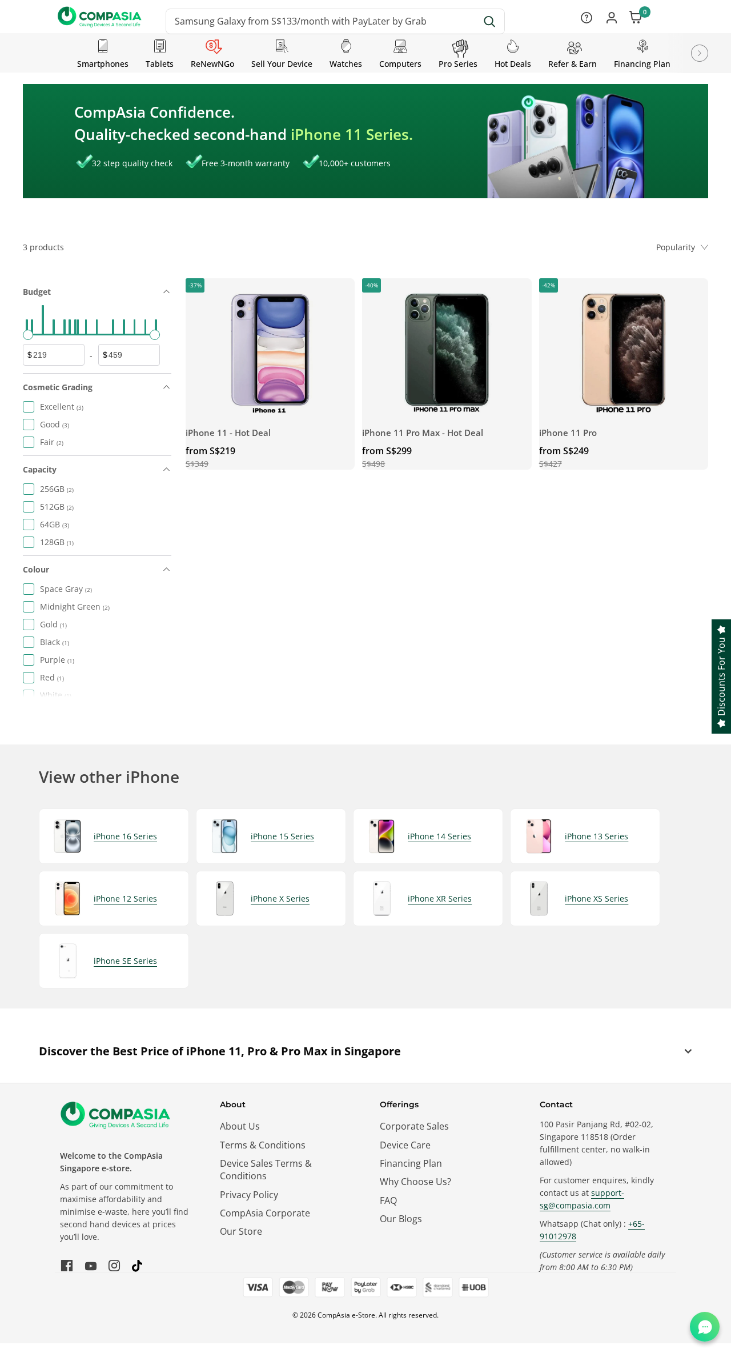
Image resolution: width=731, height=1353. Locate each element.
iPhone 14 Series (439, 836)
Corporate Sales (414, 1126)
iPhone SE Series (125, 960)
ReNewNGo (212, 63)
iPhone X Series (280, 898)
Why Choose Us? (415, 1181)
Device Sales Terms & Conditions (266, 1169)
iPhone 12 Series (125, 898)
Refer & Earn (572, 63)
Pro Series (458, 63)
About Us (240, 1126)
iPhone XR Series (440, 898)
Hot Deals (513, 63)
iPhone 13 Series (596, 836)
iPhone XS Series (596, 898)
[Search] (490, 21)
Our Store (241, 1231)
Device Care (405, 1145)
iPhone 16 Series (125, 836)
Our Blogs (401, 1218)
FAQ (388, 1200)
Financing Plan (642, 63)
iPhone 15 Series (282, 836)
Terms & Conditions (263, 1145)
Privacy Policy (249, 1194)
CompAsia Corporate (265, 1213)
